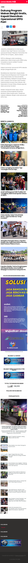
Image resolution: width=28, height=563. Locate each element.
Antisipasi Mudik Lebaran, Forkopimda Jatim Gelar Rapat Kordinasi (17, 481)
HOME (2, 7)
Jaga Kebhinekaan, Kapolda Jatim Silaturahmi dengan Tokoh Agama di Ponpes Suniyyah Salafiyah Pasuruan (17, 491)
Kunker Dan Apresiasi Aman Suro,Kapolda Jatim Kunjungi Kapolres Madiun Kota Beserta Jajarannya (17, 509)
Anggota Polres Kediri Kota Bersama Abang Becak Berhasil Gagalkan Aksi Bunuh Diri (16, 473)
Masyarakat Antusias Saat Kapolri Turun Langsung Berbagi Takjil (5, 108)
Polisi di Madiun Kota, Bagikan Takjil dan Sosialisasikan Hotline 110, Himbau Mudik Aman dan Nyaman (17, 464)
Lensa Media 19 (7, 2)
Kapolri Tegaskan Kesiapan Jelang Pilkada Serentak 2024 (16, 437)
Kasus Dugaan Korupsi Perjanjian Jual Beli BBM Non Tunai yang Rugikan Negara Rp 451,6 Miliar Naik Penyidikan (17, 500)
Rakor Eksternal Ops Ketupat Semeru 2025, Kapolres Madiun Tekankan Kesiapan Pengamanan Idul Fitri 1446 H (22, 110)
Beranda (3, 527)
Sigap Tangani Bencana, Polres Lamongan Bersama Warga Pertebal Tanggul (17, 455)
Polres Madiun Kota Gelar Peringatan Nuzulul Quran (17, 446)
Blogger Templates (19, 555)
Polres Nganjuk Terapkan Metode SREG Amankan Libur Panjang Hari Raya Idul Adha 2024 (14, 428)
